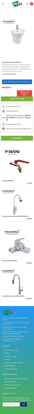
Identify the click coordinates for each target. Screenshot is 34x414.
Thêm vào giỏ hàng (24, 93)
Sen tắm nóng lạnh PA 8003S (9, 260)
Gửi (23, 404)
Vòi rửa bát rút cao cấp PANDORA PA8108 (13, 296)
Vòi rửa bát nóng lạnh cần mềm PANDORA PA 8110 (15, 216)
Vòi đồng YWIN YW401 (8, 180)
